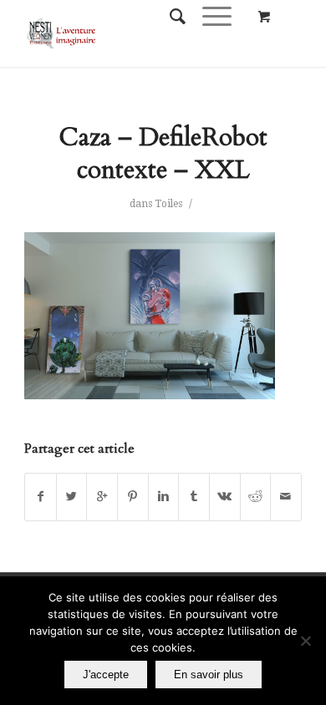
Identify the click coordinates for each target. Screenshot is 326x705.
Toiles (168, 204)
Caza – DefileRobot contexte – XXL (163, 153)
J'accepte (106, 674)
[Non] (305, 640)
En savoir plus (208, 674)
